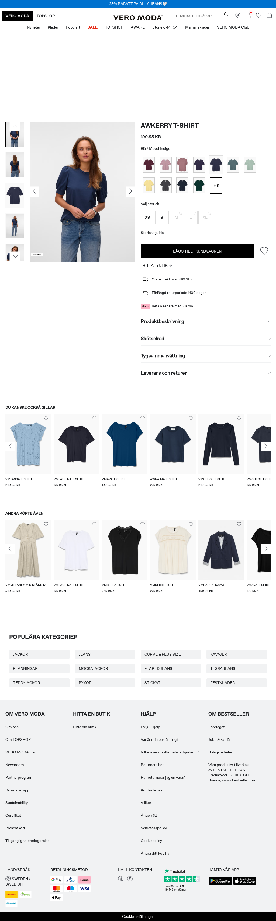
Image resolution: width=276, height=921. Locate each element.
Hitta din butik (84, 727)
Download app (17, 790)
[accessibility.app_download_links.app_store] (245, 884)
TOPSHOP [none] (46, 16)
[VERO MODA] (138, 18)
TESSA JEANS (222, 668)
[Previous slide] (10, 446)
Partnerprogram (18, 777)
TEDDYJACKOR (26, 683)
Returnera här (152, 765)
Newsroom (14, 765)
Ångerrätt (149, 815)
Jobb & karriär (219, 739)
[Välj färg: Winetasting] (149, 165)
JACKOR (20, 654)
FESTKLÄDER (222, 683)
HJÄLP (148, 714)
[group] (28, 457)
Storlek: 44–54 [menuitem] (165, 27)
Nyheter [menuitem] (33, 27)
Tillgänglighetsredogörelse (27, 840)
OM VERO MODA (25, 714)
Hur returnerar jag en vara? (163, 777)
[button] (147, 217)
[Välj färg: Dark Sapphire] (182, 185)
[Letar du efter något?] (226, 14)
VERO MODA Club (21, 752)
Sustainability (16, 803)
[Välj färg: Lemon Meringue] (149, 185)
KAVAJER (218, 654)
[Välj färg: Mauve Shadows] (166, 165)
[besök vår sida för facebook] (120, 880)
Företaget (216, 727)
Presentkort (15, 828)
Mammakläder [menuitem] (197, 27)
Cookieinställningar (138, 916)
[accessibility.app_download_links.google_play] (220, 884)
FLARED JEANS (158, 668)
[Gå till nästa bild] (15, 256)
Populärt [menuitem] (73, 27)
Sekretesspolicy (154, 828)
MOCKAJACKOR (93, 668)
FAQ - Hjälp (150, 727)
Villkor (146, 803)
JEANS (85, 654)
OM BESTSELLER (228, 714)
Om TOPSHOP (18, 739)
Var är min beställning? (159, 739)
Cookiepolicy (151, 840)
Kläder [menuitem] (53, 27)
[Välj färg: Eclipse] (199, 165)
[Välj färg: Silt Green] (250, 165)
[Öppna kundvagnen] (269, 16)
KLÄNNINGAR (25, 668)
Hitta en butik (91, 714)
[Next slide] (266, 446)
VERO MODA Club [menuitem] (233, 27)
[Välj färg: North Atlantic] (233, 165)
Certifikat (13, 815)
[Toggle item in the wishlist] (264, 251)
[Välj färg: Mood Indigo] (216, 164)
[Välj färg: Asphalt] (166, 185)
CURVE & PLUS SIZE (162, 654)
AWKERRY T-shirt (170, 125)
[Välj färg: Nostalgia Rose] (182, 165)
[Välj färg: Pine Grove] (199, 185)
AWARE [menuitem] (138, 27)
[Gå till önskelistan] (258, 17)
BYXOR (85, 683)
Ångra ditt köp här (156, 853)
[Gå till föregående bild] (15, 126)
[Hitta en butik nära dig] (237, 17)
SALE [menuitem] (93, 27)
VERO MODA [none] (17, 16)
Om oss (12, 727)
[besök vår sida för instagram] (130, 880)
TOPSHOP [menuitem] (114, 27)
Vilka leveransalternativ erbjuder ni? (170, 752)
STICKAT (152, 683)
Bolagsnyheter (220, 752)
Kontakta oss (152, 790)
